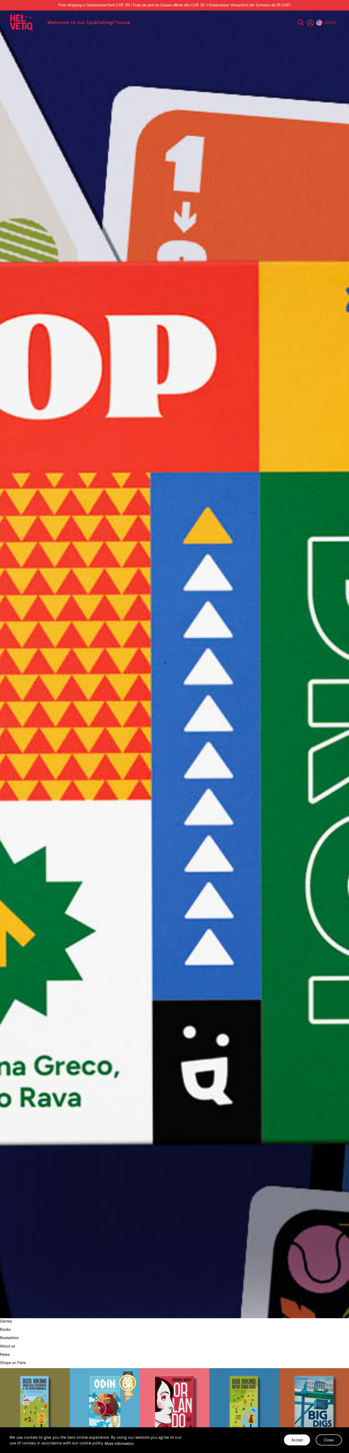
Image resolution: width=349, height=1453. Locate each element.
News (5, 1354)
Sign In (310, 22)
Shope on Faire (13, 1362)
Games (6, 1321)
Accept (297, 1440)
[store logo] (25, 22)
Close (329, 1440)
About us (7, 1346)
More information (119, 1443)
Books (5, 1329)
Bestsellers (9, 1337)
